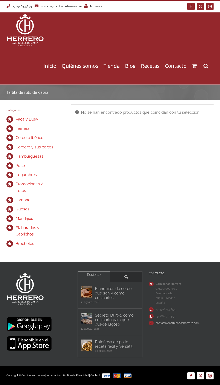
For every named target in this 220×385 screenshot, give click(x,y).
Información (54, 375)
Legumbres (26, 174)
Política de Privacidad (76, 375)
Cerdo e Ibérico (29, 137)
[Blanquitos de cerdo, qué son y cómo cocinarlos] (86, 291)
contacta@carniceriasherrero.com (61, 6)
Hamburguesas (29, 156)
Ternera (22, 128)
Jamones (24, 200)
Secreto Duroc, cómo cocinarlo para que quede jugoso (114, 319)
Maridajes (24, 218)
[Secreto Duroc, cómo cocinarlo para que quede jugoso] (86, 318)
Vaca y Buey (27, 119)
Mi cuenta (96, 6)
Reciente (94, 275)
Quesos (22, 209)
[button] (205, 66)
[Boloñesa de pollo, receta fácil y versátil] (86, 345)
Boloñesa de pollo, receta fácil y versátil (113, 344)
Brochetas (25, 243)
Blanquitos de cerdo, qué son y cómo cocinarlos (114, 293)
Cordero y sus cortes (34, 147)
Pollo (20, 165)
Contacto (95, 375)
